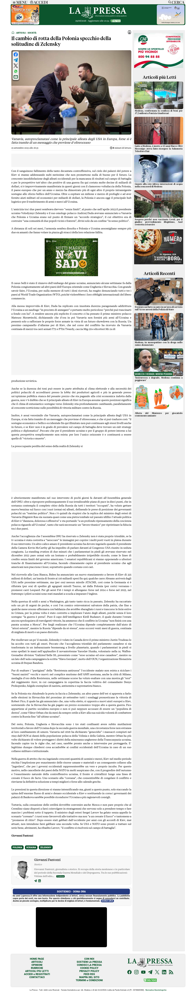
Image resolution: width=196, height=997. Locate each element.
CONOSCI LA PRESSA (89, 964)
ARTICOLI (37, 961)
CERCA (178, 2)
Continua (60, 876)
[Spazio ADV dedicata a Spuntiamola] (171, 24)
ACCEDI (41, 2)
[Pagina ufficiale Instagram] (136, 972)
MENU (21, 2)
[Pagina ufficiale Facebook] (129, 972)
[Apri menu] (13, 2)
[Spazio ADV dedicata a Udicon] (25, 24)
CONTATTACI (37, 977)
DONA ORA (107, 901)
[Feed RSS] (171, 972)
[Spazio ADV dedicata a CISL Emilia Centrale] (158, 68)
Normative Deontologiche (155, 990)
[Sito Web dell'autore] (39, 881)
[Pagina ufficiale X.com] (157, 972)
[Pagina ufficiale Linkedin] (164, 972)
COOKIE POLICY (89, 968)
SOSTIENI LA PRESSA (89, 961)
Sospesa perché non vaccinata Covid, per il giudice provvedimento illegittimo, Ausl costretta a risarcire (159, 222)
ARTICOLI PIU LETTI (37, 971)
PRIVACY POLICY (89, 971)
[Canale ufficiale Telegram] (150, 972)
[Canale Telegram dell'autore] (35, 881)
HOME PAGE (37, 958)
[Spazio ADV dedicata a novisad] (71, 275)
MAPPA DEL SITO (89, 977)
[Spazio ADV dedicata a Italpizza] (158, 264)
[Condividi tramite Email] (16, 77)
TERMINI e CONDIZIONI (89, 980)
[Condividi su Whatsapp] (16, 71)
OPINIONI (36, 964)
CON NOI (89, 958)
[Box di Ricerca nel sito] (169, 2)
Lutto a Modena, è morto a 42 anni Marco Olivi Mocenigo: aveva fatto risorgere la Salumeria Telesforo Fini (159, 148)
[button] (129, 33)
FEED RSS (89, 974)
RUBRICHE (37, 968)
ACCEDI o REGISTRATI (37, 974)
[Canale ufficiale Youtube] (143, 972)
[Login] (31, 2)
